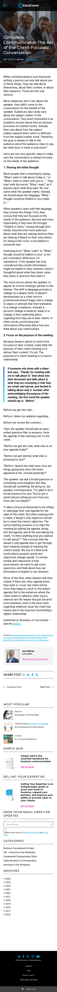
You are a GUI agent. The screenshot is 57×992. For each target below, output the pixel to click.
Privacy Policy (28, 975)
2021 (8, 896)
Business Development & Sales (23, 635)
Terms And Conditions (28, 980)
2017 (8, 911)
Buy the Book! (27, 767)
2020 (8, 900)
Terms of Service (32, 832)
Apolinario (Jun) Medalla (38, 724)
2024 (8, 886)
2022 (8, 893)
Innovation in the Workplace (37, 640)
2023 (8, 889)
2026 (8, 879)
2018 (8, 907)
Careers (28, 966)
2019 (8, 904)
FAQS (28, 971)
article (16, 623)
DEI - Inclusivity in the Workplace (19, 852)
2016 (8, 914)
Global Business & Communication (20, 860)
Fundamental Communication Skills (27, 638)
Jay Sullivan (31, 59)
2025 (8, 882)
